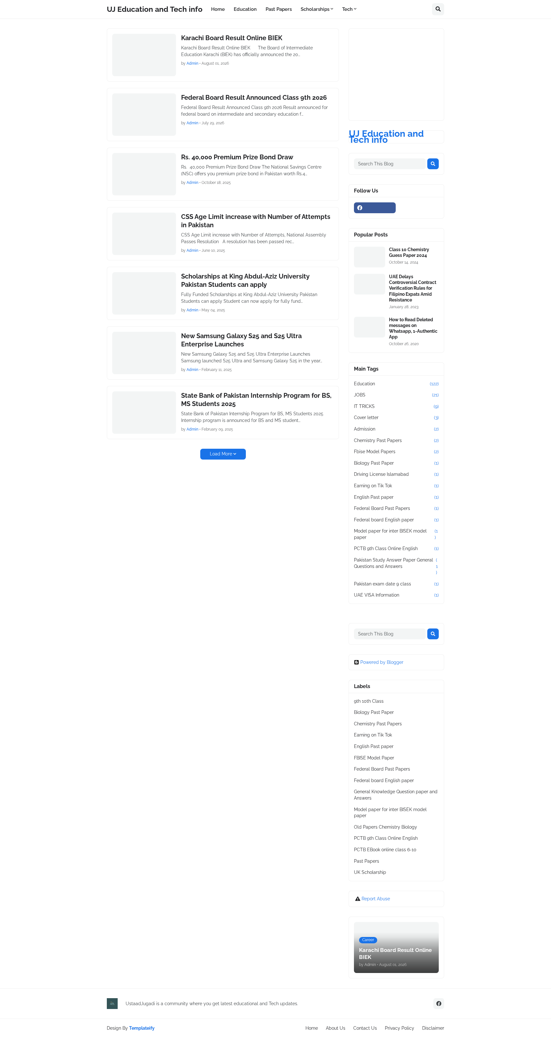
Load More (221, 453)
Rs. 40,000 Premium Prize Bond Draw (237, 157)
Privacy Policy (399, 1028)
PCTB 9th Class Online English (396, 548)
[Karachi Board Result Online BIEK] (144, 55)
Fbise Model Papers (396, 451)
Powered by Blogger (381, 662)
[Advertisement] (402, 73)
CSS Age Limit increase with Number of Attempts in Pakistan (255, 221)
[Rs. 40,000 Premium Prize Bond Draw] (144, 174)
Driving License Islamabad (396, 474)
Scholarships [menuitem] (315, 9)
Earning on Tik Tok (396, 485)
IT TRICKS (396, 406)
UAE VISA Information (396, 595)
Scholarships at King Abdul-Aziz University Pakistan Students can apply (245, 280)
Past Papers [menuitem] (279, 9)
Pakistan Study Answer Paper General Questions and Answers (396, 566)
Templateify (142, 1028)
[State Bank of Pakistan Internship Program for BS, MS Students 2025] (144, 412)
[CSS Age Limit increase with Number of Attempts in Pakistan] (144, 234)
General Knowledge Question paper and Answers (395, 795)
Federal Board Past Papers (396, 508)
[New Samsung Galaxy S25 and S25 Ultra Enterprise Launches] (144, 353)
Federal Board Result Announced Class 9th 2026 (254, 97)
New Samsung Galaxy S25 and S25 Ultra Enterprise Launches (241, 340)
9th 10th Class (369, 701)
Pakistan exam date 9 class (396, 583)
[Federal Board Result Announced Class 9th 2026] (144, 114)
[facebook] (375, 207)
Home (311, 1028)
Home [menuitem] (218, 9)
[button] (438, 9)
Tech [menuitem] (347, 9)
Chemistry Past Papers (396, 440)
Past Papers (366, 861)
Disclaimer (433, 1028)
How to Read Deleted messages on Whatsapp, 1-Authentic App (413, 328)
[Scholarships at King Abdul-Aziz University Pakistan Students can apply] (144, 293)
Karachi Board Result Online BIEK (231, 38)
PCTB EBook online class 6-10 (385, 849)
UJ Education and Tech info (154, 9)
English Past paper (396, 497)
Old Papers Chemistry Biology (385, 827)
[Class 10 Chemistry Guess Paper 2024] (369, 257)
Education (396, 383)
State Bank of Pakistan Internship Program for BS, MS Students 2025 (256, 400)
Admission (396, 429)
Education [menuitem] (245, 9)
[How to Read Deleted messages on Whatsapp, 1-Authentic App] (369, 327)
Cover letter (396, 417)
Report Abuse (376, 898)
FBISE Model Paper (374, 757)
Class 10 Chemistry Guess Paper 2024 (409, 252)
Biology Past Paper (396, 463)
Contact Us (365, 1028)
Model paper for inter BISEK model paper (396, 534)
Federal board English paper (396, 519)
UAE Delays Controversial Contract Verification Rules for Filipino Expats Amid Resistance (412, 288)
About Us (335, 1028)
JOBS (396, 394)
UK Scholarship (370, 872)
